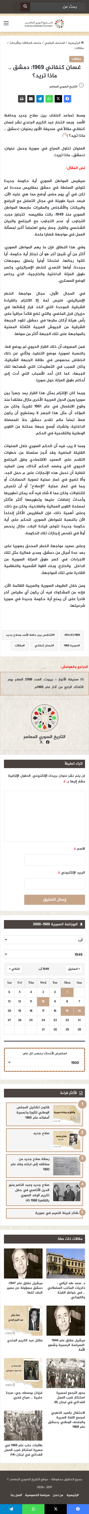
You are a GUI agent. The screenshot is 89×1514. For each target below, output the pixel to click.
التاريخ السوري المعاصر (63, 86)
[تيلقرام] (40, 98)
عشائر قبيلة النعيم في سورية (57, 1213)
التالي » (14, 969)
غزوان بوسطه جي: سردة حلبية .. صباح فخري (24, 1395)
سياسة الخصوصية (37, 1495)
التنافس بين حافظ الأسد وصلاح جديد (29, 635)
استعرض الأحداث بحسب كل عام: (44, 1053)
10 (43, 1001)
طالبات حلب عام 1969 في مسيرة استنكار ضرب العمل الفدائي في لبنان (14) (23, 1450)
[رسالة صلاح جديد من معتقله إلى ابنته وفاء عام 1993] (66, 1166)
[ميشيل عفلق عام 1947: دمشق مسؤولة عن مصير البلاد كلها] (23, 1263)
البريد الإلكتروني (71, 872)
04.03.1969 (73, 635)
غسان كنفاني (43, 645)
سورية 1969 (71, 645)
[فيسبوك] (67, 98)
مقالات (79, 48)
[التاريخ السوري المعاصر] (44, 23)
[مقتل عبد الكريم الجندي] (23, 1321)
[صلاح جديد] (66, 1140)
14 (79, 1011)
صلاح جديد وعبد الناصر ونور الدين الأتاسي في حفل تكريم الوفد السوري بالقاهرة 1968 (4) (29, 1192)
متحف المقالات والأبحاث (25, 43)
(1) (65, 134)
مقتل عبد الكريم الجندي (25, 1340)
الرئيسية (74, 43)
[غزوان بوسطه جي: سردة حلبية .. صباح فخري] (23, 1373)
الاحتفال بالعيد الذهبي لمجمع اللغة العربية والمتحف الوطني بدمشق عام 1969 (66, 1420)
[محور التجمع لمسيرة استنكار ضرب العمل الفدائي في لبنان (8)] (65, 1373)
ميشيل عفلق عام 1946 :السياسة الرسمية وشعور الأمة (66, 1345)
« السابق (74, 969)
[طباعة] (21, 98)
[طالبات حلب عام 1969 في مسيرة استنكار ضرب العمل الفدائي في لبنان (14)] (23, 1426)
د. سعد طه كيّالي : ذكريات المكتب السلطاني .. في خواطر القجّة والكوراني (66, 1290)
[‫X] (58, 98)
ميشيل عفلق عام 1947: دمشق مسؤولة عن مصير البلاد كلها (25, 1287)
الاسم (79, 849)
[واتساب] (49, 98)
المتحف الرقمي (54, 43)
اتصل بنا (16, 1495)
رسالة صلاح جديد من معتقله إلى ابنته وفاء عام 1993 (30, 1164)
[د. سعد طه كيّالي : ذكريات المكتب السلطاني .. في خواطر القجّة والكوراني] (65, 1263)
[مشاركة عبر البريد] (31, 98)
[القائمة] (6, 25)
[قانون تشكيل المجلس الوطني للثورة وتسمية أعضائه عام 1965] (66, 1114)
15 (67, 1011)
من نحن (58, 1495)
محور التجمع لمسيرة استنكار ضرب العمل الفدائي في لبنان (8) (69, 1397)
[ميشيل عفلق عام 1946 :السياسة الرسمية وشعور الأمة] (65, 1321)
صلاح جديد (41, 1133)
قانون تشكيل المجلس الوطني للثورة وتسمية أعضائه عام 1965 (32, 1113)
